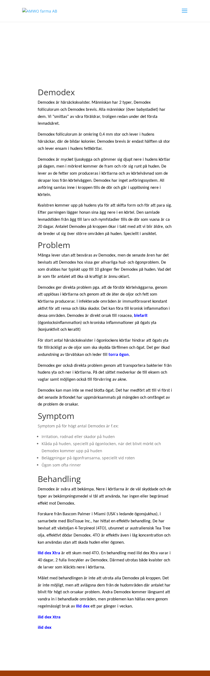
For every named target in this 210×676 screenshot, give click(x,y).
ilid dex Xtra (49, 617)
